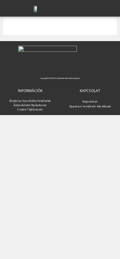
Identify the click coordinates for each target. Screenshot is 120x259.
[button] (84, 8)
